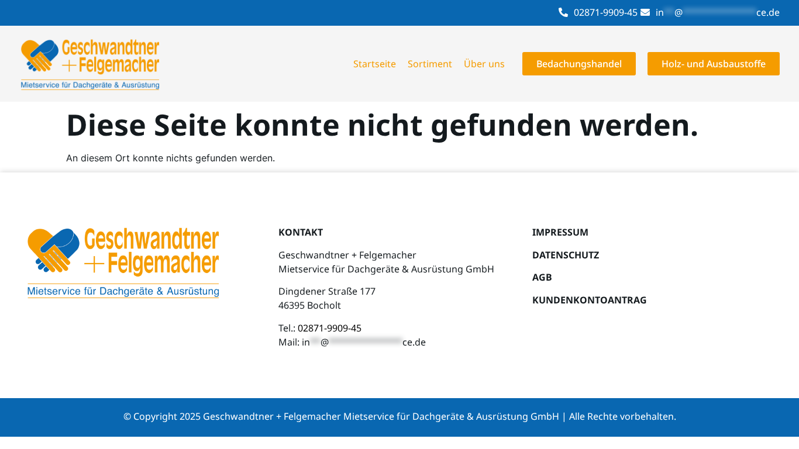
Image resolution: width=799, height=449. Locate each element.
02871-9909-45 (606, 12)
